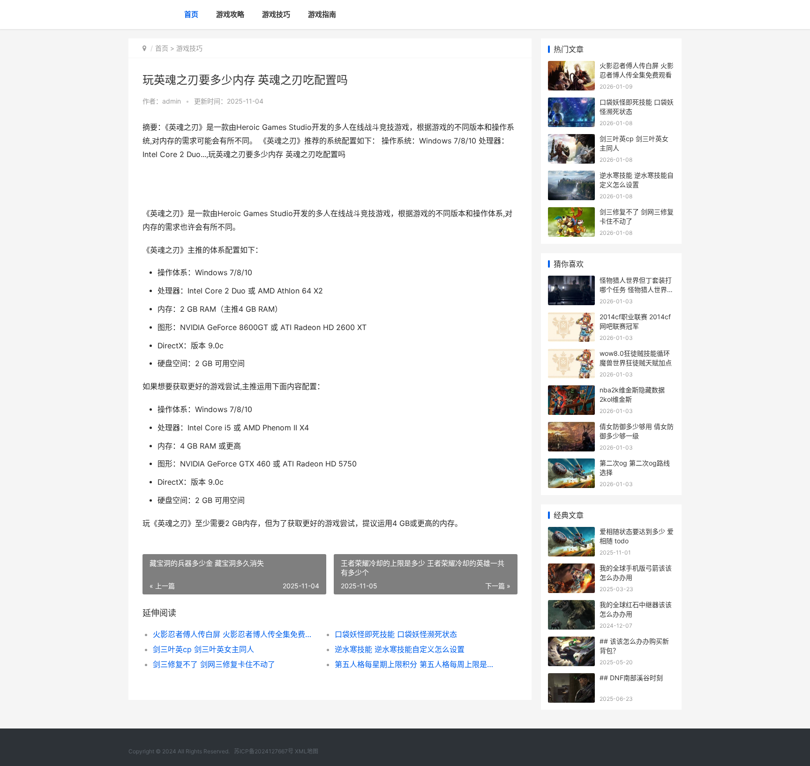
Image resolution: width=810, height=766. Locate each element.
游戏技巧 (276, 14)
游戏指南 (322, 14)
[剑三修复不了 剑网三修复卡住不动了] (571, 213)
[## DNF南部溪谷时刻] (571, 679)
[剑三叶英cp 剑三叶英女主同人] (571, 140)
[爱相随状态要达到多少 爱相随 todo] (571, 533)
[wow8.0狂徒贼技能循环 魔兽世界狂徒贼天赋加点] (571, 355)
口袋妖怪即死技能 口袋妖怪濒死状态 (396, 634)
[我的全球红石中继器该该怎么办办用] (571, 606)
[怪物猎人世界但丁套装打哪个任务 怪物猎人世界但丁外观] (571, 281)
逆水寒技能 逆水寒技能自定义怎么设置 (400, 649)
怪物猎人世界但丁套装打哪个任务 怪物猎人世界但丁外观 (637, 289)
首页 (191, 14)
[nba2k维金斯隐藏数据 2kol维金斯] (571, 391)
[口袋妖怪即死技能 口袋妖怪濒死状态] (571, 103)
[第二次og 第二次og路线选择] (571, 464)
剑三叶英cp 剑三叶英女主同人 (203, 649)
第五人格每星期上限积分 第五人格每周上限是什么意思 (416, 664)
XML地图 (306, 751)
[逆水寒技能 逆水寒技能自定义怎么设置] (571, 176)
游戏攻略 (230, 14)
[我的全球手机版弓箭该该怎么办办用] (571, 569)
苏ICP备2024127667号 (263, 751)
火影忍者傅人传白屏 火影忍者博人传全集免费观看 (234, 634)
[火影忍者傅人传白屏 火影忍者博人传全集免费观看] (571, 67)
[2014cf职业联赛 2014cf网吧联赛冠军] (571, 318)
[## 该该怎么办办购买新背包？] (571, 642)
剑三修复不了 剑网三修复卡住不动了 (214, 664)
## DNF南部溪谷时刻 (631, 678)
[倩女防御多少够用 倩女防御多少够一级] (571, 428)
